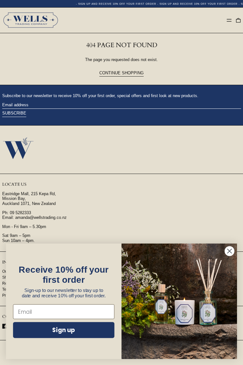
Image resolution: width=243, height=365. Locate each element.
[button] (238, 20)
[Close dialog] (229, 251)
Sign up (63, 330)
